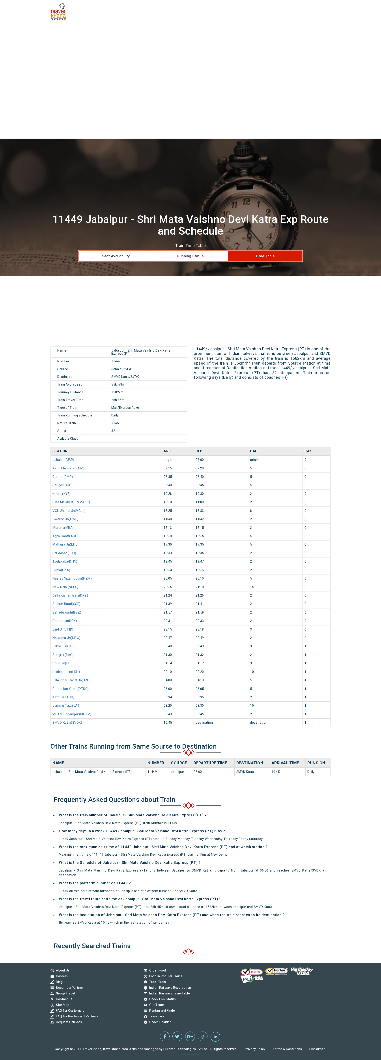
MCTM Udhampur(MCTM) (72, 714)
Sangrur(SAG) (63, 655)
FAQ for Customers (69, 1010)
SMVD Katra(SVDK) (67, 723)
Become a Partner (68, 987)
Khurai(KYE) (61, 494)
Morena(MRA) (63, 528)
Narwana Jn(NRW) (66, 638)
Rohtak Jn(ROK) (64, 621)
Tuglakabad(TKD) (65, 561)
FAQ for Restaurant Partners (76, 1016)
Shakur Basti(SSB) (66, 604)
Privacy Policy (255, 1049)
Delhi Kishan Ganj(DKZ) (70, 595)
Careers (61, 976)
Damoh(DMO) (62, 477)
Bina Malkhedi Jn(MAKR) (71, 502)
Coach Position (159, 1022)
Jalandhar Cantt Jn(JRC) (71, 680)
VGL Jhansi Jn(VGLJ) (69, 511)
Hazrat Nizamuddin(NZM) (72, 578)
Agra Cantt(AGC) (65, 536)
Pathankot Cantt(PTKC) (70, 689)
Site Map (61, 1005)
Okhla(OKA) (61, 570)
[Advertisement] (132, 31)
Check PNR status (161, 999)
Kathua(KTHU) (63, 697)
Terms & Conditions (287, 1049)
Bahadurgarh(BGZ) (66, 612)
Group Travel (64, 993)
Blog (58, 982)
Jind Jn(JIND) (62, 629)
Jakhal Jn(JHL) (64, 646)
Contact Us (63, 999)
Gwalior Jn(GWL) (65, 519)
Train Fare (155, 1016)
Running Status (190, 256)
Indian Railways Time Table (168, 993)
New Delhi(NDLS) (65, 587)
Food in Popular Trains (164, 976)
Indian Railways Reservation (169, 987)
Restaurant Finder (161, 1010)
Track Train (156, 982)
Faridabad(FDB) (64, 553)
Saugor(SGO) (62, 485)
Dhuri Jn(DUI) (62, 663)
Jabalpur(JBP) (63, 460)
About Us (62, 970)
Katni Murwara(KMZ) (68, 468)
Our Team (155, 1005)
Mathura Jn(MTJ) (65, 544)
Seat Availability (116, 256)
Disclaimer (317, 1049)
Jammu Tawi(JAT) (66, 706)
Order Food (156, 970)
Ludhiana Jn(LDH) (66, 672)
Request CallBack (68, 1022)
